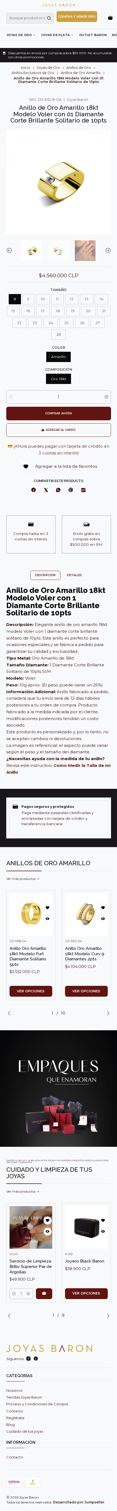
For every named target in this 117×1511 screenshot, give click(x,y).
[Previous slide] (10, 250)
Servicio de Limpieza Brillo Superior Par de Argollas (31, 1266)
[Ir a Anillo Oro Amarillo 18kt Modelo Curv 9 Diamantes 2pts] (86, 914)
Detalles (74, 575)
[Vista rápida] (48, 919)
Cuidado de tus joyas (24, 1431)
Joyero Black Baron (84, 1261)
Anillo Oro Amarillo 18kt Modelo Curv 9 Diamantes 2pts (84, 953)
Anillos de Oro (78, 68)
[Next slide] (107, 250)
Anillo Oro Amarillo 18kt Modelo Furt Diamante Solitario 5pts (28, 956)
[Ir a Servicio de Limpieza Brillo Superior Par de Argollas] (31, 1227)
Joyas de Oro (19, 35)
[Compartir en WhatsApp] (58, 490)
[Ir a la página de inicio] (58, 5)
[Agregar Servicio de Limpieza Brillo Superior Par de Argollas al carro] (44, 1293)
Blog (10, 1424)
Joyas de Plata (55, 35)
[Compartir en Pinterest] (70, 490)
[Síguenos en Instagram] (28, 1358)
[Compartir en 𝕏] (46, 490)
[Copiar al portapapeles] (83, 490)
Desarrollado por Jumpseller (78, 1502)
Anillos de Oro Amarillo (81, 73)
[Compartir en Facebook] (33, 490)
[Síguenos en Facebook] (35, 1358)
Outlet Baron (93, 35)
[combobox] (30, 18)
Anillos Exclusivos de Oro (32, 73)
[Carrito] (110, 18)
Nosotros (14, 1390)
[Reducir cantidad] (11, 396)
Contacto (14, 1411)
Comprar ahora (58, 413)
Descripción (45, 575)
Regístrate (15, 1418)
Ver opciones (31, 991)
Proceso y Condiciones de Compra (37, 1404)
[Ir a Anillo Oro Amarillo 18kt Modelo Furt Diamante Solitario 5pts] (31, 914)
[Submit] (49, 18)
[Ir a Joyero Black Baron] (86, 1227)
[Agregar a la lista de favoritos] (48, 907)
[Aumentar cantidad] (106, 396)
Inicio (25, 68)
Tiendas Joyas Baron (24, 1397)
